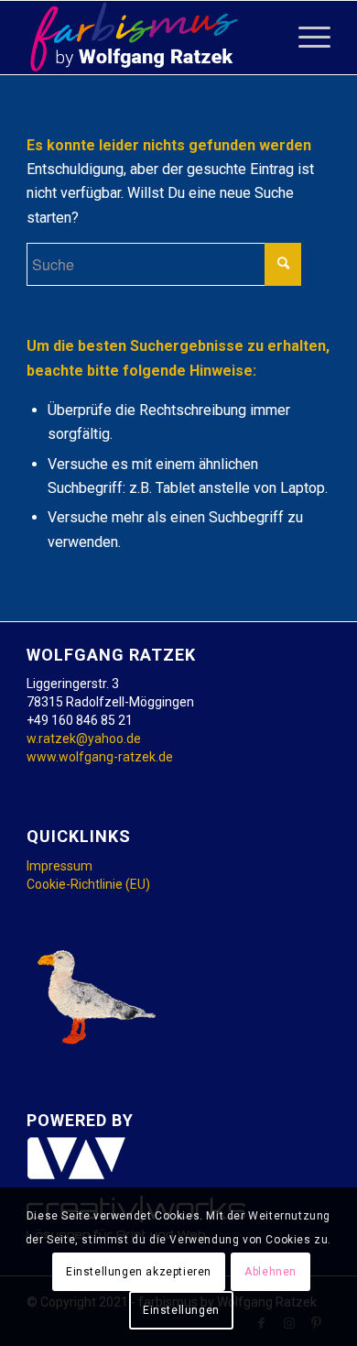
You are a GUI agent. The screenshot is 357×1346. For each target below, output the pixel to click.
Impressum (59, 866)
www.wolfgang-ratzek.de (100, 757)
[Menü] (305, 37)
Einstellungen (181, 1310)
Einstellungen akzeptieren (138, 1271)
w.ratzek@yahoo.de (84, 738)
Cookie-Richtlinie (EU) (88, 884)
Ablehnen (270, 1271)
